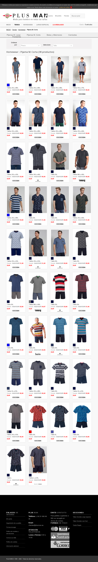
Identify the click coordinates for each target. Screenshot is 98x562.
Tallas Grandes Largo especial (82, 517)
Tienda (14, 30)
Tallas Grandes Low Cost (80, 521)
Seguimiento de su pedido (13, 523)
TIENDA (17, 24)
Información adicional (12, 546)
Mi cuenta (50, 16)
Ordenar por (14, 44)
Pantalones (16, 36)
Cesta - (81, 24)
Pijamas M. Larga (13, 35)
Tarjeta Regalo (77, 525)
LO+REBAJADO (58, 24)
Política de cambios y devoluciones (12, 532)
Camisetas (72, 35)
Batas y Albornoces (54, 35)
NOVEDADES (28, 24)
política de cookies (64, 7)
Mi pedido (58, 16)
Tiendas (66, 16)
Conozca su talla (11, 538)
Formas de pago (11, 527)
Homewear (21, 30)
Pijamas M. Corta (33, 35)
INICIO (8, 24)
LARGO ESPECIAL (42, 24)
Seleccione (46, 45)
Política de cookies (11, 542)
